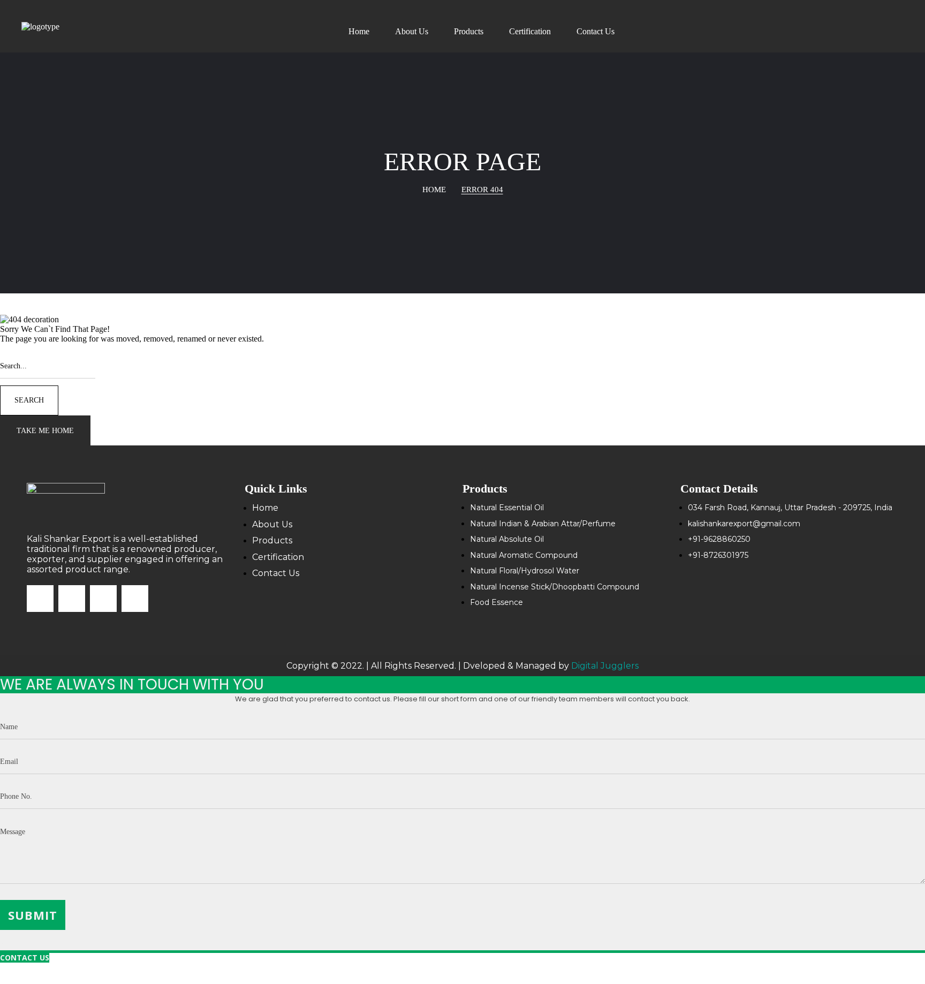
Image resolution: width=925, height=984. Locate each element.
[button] (45, 430)
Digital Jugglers (605, 666)
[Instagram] (71, 598)
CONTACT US (24, 957)
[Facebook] (40, 598)
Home (434, 189)
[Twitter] (103, 598)
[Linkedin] (135, 598)
